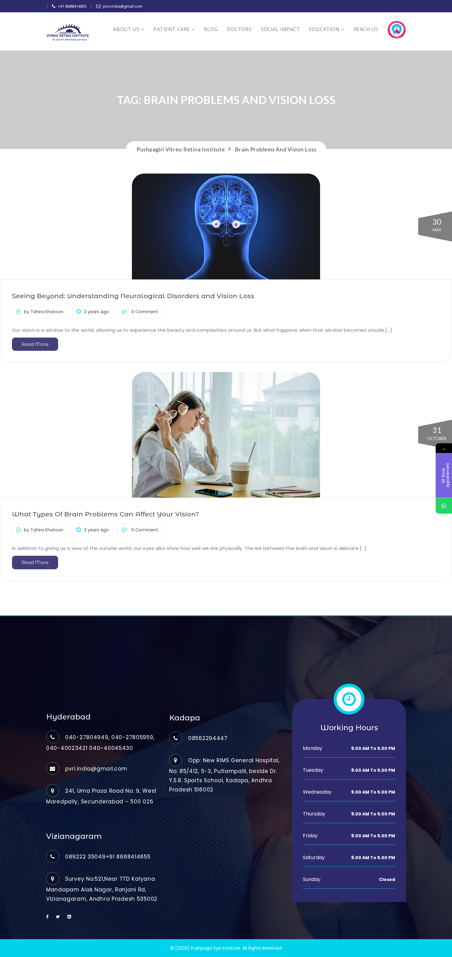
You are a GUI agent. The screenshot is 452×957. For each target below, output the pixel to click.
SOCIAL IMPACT (280, 29)
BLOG (211, 29)
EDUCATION (325, 29)
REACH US (366, 29)
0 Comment (144, 312)
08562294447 (208, 738)
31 (436, 433)
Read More (35, 344)
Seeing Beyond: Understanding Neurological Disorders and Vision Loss (133, 296)
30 (437, 225)
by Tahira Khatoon (43, 312)
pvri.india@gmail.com (122, 6)
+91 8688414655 (72, 6)
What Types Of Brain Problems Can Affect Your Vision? (105, 514)
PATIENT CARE (172, 29)
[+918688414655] (444, 506)
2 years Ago (96, 312)
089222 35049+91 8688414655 (108, 856)
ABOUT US (127, 29)
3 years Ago (96, 530)
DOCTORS (239, 29)
